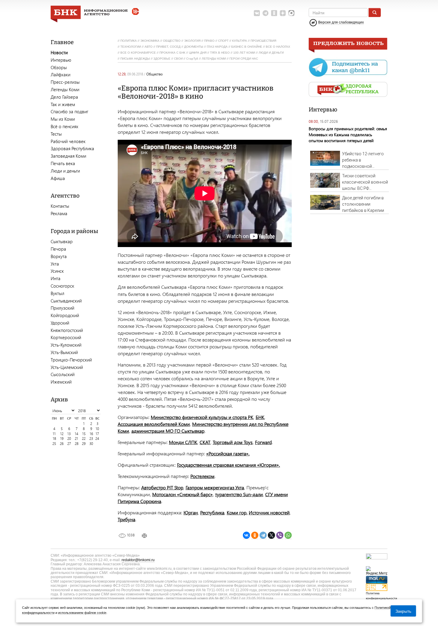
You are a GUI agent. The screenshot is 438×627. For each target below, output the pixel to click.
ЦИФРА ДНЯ (197, 52)
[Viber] (279, 535)
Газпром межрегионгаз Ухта (215, 487)
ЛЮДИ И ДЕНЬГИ (271, 52)
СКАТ (205, 442)
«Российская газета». (228, 453)
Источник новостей (269, 512)
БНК (260, 417)
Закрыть (403, 611)
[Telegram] (263, 535)
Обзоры (59, 67)
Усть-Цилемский (67, 367)
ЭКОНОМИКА (149, 40)
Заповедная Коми (68, 156)
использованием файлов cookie (82, 612)
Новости (59, 52)
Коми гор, (237, 512)
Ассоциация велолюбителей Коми (154, 424)
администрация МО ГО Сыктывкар (167, 431)
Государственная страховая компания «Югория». (228, 465)
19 (61, 438)
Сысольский (62, 374)
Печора (58, 249)
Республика (212, 512)
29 (84, 443)
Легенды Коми (65, 89)
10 (97, 428)
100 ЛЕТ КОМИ (244, 52)
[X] (271, 535)
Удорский (60, 323)
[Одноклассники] (254, 535)
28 (76, 443)
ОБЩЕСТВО (172, 40)
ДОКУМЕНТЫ (193, 46)
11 (54, 434)
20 (69, 438)
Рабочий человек (68, 141)
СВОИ (178, 58)
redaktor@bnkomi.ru (138, 560)
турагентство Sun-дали (239, 494)
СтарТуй (192, 58)
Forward (263, 442)
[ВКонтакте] (246, 535)
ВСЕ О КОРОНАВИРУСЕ (138, 52)
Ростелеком (202, 476)
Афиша (58, 178)
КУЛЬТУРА (239, 40)
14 (76, 434)
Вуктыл (57, 293)
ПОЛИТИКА (128, 40)
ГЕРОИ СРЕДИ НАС (243, 58)
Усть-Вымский (64, 352)
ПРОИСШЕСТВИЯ (263, 40)
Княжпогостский (67, 330)
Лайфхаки (60, 74)
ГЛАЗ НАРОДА (217, 46)
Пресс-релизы (65, 82)
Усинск (57, 271)
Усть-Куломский (66, 345)
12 (61, 434)
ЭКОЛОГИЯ (192, 40)
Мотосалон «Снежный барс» (182, 494)
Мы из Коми (63, 119)
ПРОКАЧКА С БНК (172, 52)
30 (91, 443)
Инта (55, 278)
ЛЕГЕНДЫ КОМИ (214, 58)
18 (54, 438)
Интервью (61, 60)
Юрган (191, 512)
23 (91, 438)
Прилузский (62, 308)
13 (69, 434)
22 (84, 438)
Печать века (63, 163)
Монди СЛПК (183, 442)
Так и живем (63, 104)
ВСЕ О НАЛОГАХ (278, 46)
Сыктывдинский (66, 301)
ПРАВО (209, 40)
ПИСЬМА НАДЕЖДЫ (135, 58)
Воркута (59, 256)
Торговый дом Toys (233, 442)
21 (76, 438)
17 (97, 434)
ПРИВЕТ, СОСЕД (168, 46)
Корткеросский (66, 337)
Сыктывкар (62, 241)
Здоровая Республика (72, 148)
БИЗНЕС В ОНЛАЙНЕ (246, 46)
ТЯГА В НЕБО (220, 52)
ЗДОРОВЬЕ (161, 58)
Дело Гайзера (64, 97)
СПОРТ (223, 40)
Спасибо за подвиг (69, 111)
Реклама (59, 213)
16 (91, 434)
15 (84, 434)
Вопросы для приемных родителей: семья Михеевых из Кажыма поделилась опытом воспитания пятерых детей (348, 134)
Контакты (60, 206)
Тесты (56, 134)
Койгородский (65, 315)
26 (61, 443)
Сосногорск (62, 286)
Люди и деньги (65, 171)
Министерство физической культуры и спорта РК (202, 417)
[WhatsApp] (288, 535)
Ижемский (61, 382)
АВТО (149, 46)
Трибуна (126, 519)
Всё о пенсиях (64, 126)
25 (54, 443)
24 (97, 438)
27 (69, 443)
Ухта (55, 264)
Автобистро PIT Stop (162, 487)
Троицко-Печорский (71, 360)
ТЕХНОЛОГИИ (130, 46)
